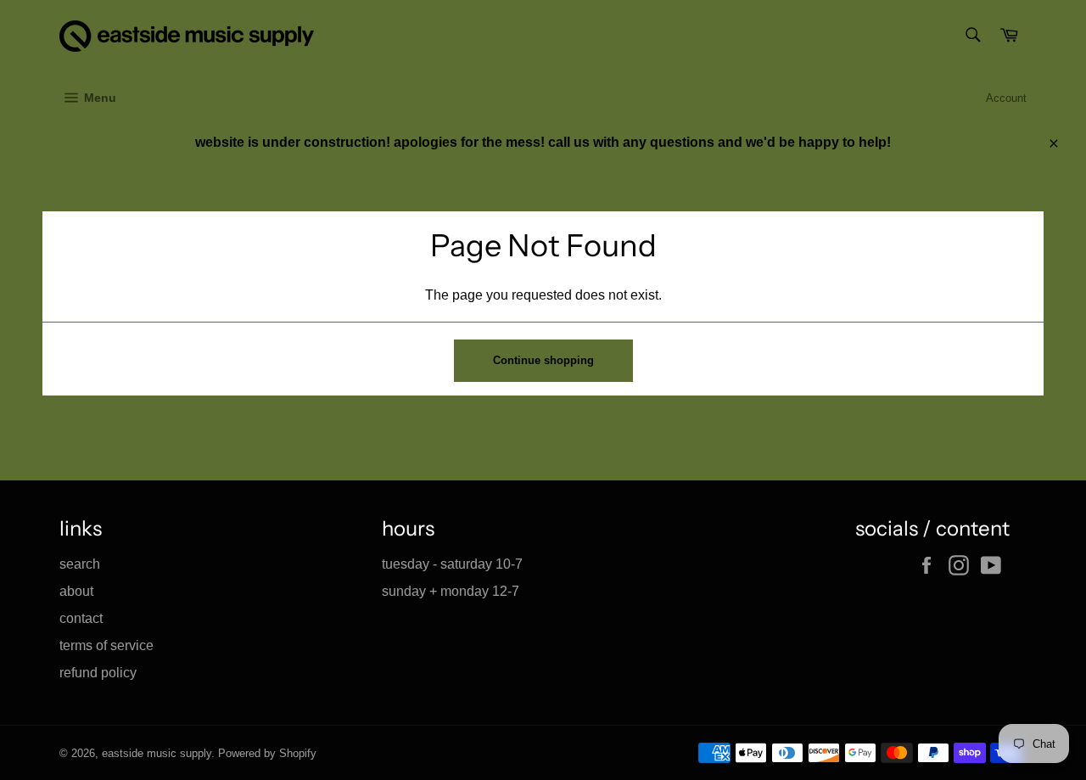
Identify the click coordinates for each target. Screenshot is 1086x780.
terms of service (106, 645)
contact (81, 618)
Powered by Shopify (267, 753)
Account (1006, 98)
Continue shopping (543, 360)
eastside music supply (156, 753)
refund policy (98, 672)
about (76, 591)
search (79, 564)
